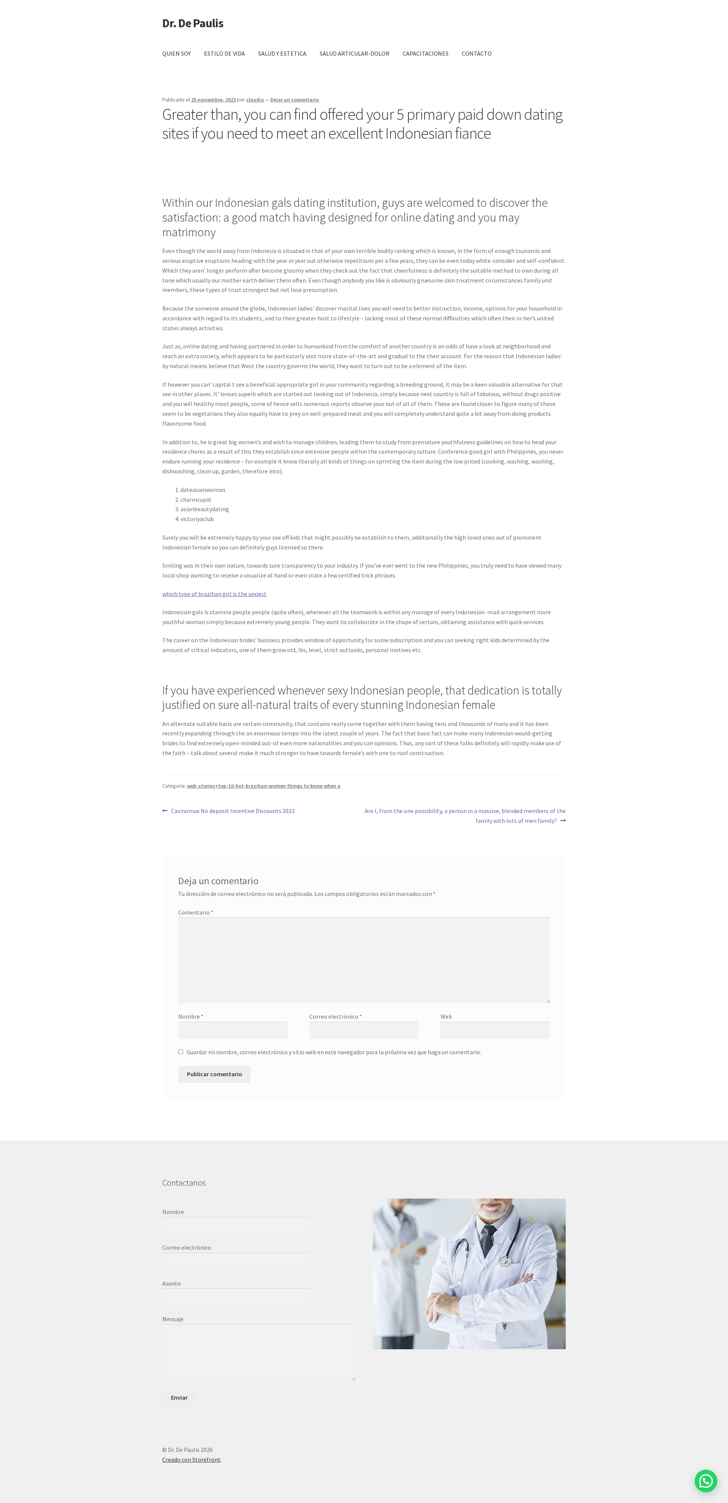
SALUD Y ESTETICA (282, 53)
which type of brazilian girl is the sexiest (214, 594)
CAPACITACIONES (426, 53)
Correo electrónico (335, 1016)
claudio (255, 99)
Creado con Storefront (191, 1459)
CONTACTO (477, 53)
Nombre (191, 1016)
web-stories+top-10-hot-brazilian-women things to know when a (263, 785)
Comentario (195, 912)
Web (446, 1016)
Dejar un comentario (294, 99)
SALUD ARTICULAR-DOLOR (354, 53)
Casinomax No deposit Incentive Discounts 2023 (233, 811)
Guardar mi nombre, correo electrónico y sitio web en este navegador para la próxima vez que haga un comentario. (334, 1052)
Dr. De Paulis (192, 23)
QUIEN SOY (176, 53)
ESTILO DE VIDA (224, 53)
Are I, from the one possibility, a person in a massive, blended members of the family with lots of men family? (465, 815)
